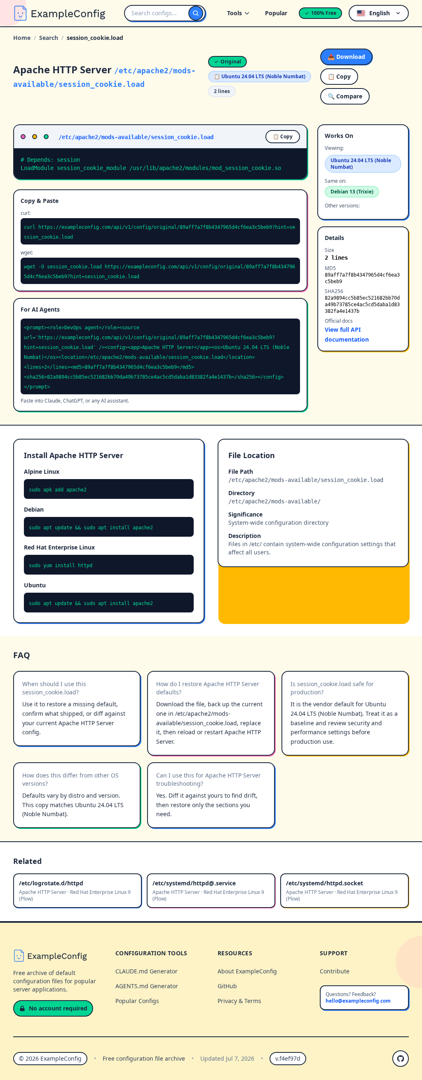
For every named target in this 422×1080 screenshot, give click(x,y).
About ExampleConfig (247, 971)
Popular (276, 13)
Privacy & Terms (239, 1001)
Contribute (334, 971)
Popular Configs (137, 1001)
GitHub (227, 986)
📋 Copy (339, 76)
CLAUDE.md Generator (146, 971)
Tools (234, 13)
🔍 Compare (345, 96)
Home (21, 38)
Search (48, 38)
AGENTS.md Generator (146, 986)
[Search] (195, 13)
